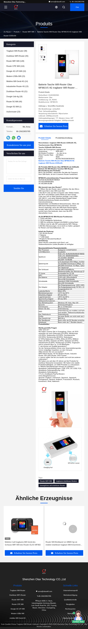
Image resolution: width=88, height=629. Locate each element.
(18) (14, 97)
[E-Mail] (18, 137)
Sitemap (70, 613)
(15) (15, 76)
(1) (13, 107)
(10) (16, 71)
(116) (15, 66)
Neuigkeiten (70, 604)
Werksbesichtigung (70, 595)
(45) (17, 56)
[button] (15, 529)
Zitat (77, 7)
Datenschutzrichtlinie (70, 618)
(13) (17, 86)
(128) (15, 61)
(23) (13, 112)
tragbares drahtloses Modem (66, 481)
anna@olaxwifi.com (58, 2)
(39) (16, 51)
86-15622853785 (77, 2)
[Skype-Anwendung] (8, 137)
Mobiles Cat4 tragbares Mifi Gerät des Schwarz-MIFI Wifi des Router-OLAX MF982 (23, 543)
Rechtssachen (70, 609)
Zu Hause (7, 32)
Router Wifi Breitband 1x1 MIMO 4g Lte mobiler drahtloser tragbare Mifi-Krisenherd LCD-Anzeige (63, 543)
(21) (16, 91)
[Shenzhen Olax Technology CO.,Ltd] (16, 7)
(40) (14, 102)
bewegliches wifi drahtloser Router (52, 485)
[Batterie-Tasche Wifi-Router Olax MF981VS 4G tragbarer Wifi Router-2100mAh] (67, 63)
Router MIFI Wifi (28, 32)
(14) (17, 81)
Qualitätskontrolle (70, 600)
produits (17, 32)
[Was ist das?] (13, 137)
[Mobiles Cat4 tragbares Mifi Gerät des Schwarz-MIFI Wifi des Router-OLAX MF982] (23, 523)
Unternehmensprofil (70, 590)
